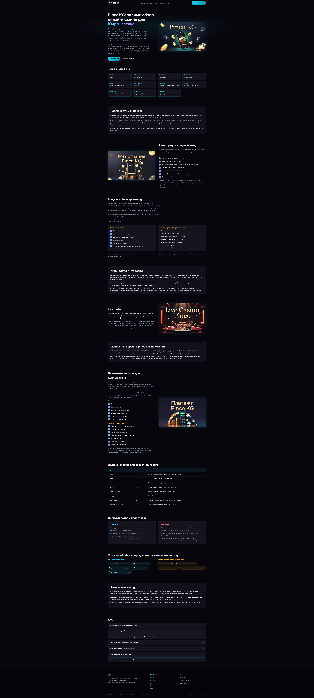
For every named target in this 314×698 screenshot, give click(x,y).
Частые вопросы (128, 58)
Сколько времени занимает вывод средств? (124, 642)
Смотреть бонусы (198, 3)
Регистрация (183, 677)
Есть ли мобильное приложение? (121, 654)
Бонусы (149, 3)
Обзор (143, 3)
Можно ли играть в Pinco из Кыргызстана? (124, 625)
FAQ (168, 3)
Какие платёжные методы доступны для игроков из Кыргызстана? (132, 637)
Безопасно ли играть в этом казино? (122, 660)
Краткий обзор (114, 58)
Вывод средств (183, 683)
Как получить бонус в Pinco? (119, 631)
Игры (155, 3)
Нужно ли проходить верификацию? (122, 648)
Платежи (162, 3)
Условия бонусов (184, 680)
